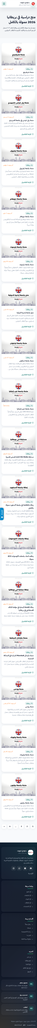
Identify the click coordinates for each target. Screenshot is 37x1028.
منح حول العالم (27, 968)
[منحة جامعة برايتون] (18, 785)
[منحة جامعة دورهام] (18, 198)
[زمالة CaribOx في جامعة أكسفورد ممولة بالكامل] (18, 487)
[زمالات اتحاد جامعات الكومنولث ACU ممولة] (18, 538)
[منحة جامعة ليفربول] (18, 150)
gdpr (24, 1025)
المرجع (29, 972)
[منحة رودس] (18, 688)
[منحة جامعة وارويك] (18, 737)
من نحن (29, 957)
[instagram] (13, 868)
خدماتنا (29, 928)
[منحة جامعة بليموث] (18, 246)
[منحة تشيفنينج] (18, 54)
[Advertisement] (17, 910)
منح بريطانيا (28, 961)
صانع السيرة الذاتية (26, 939)
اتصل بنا (29, 935)
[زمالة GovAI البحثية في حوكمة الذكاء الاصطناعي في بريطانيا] (18, 589)
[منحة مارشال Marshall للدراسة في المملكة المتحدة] (18, 637)
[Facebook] (30, 868)
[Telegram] (25, 868)
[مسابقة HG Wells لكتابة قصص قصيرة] (18, 439)
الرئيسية (30, 873)
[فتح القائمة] (4, 3)
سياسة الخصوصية (26, 932)
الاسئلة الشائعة (18, 1025)
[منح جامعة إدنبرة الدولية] (18, 294)
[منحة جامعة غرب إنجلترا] (18, 391)
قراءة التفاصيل (26, 86)
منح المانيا (28, 964)
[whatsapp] (19, 868)
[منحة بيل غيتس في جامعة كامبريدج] (18, 102)
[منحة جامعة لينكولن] (18, 343)
